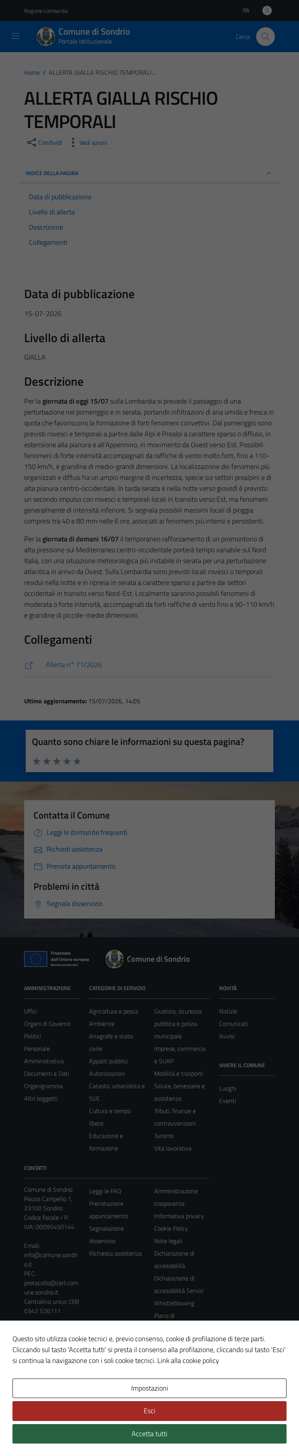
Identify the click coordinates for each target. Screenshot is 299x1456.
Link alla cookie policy (188, 1360)
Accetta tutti (149, 1433)
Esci (149, 1410)
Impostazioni (149, 1388)
